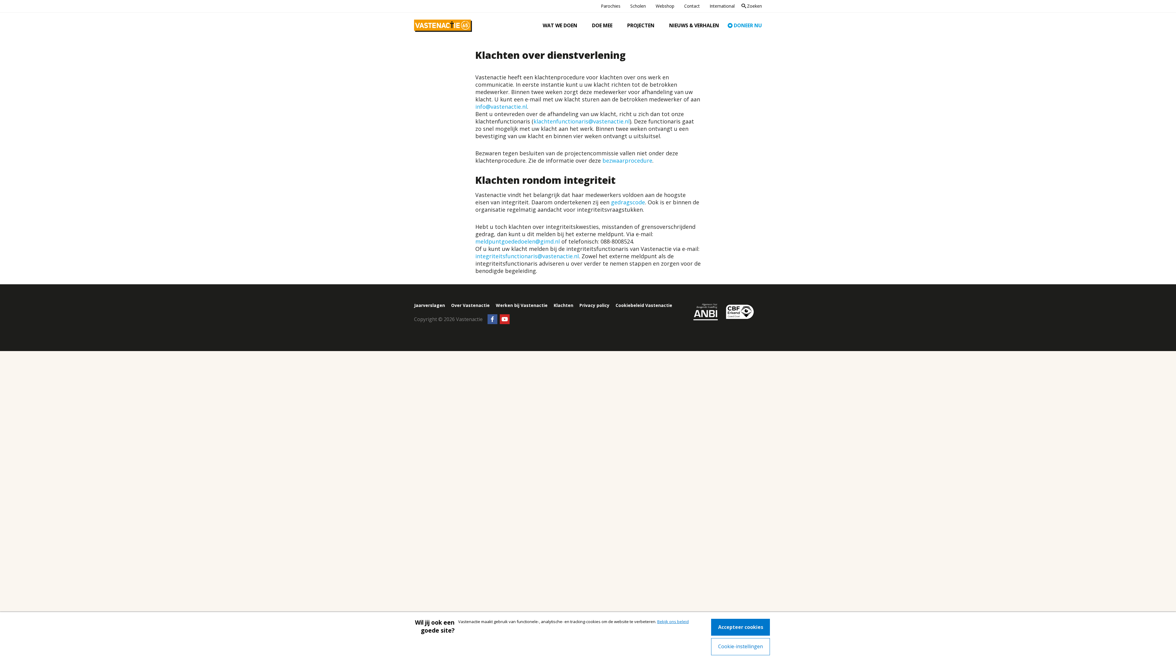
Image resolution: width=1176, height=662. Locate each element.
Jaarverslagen (429, 305)
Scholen (638, 6)
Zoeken (754, 6)
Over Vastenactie (470, 305)
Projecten (640, 25)
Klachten (563, 305)
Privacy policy (594, 305)
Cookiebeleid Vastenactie (644, 305)
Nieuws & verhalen (694, 25)
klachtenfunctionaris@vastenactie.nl (581, 121)
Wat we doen (560, 25)
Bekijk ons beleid (673, 621)
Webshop (665, 6)
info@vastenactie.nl (501, 106)
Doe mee (602, 25)
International (722, 6)
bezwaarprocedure (627, 160)
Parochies (610, 6)
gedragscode (628, 202)
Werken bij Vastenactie (522, 305)
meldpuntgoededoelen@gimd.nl (517, 241)
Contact (692, 6)
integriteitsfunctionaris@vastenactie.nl (527, 256)
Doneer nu (748, 25)
